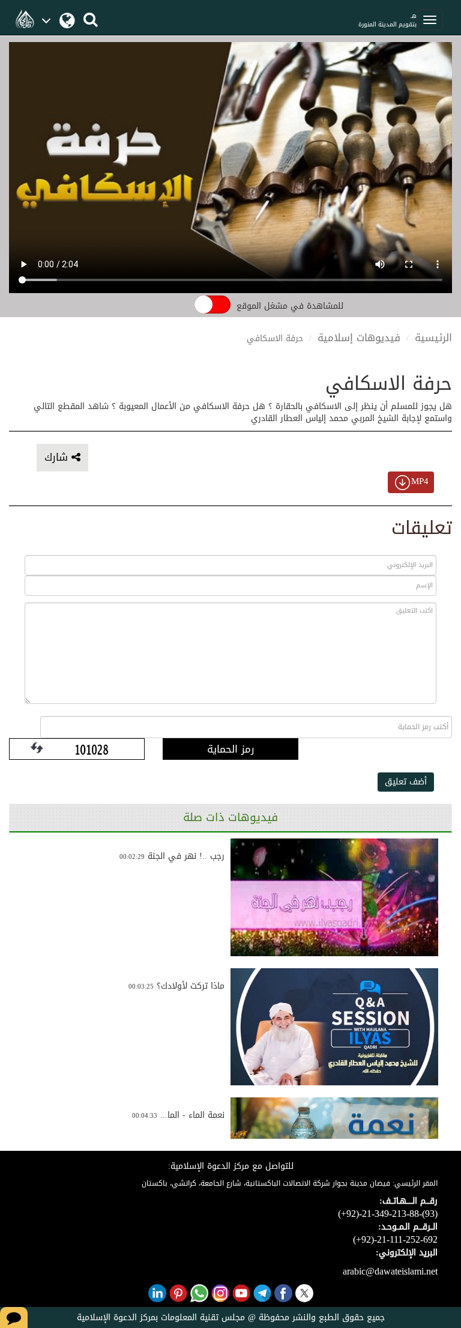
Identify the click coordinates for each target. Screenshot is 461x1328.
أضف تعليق (406, 782)
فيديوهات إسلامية (359, 337)
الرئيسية (433, 337)
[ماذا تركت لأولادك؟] (334, 1027)
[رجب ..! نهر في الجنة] (334, 897)
